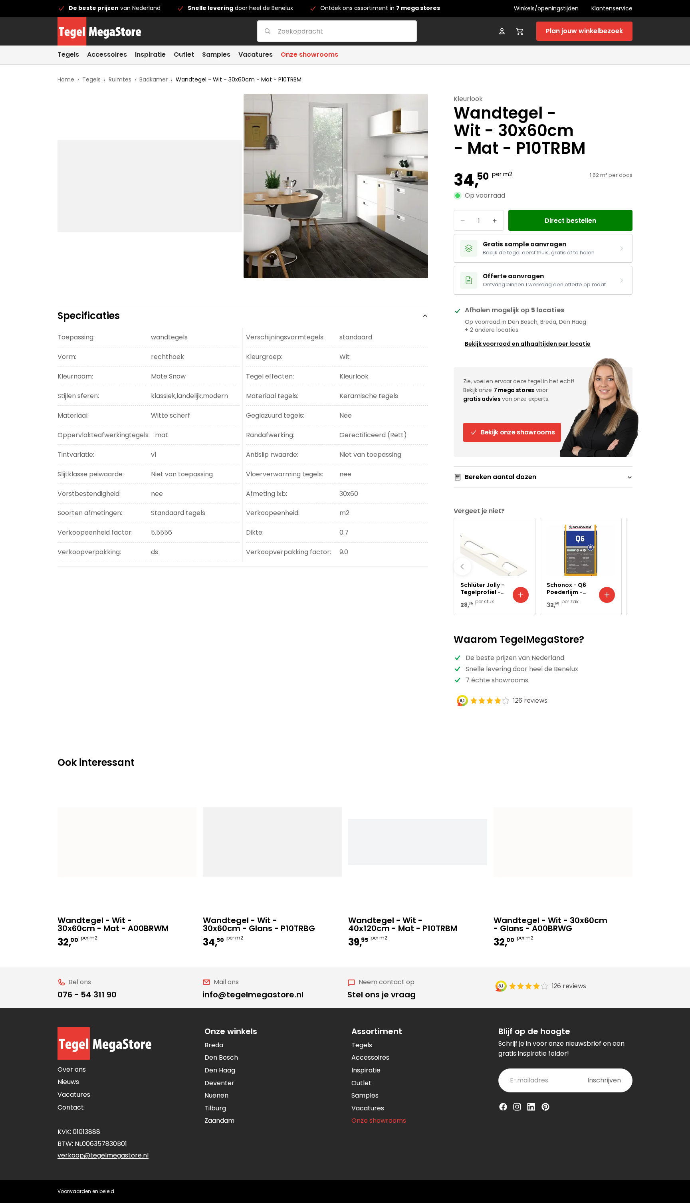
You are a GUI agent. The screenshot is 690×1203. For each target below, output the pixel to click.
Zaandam (219, 1120)
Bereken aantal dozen (500, 477)
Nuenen (216, 1095)
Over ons (72, 1069)
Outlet (361, 1083)
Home (66, 79)
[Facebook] (503, 1107)
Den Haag (219, 1070)
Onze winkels (230, 1031)
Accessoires (370, 1057)
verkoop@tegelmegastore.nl (103, 1155)
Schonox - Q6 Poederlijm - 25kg (566, 588)
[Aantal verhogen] (495, 220)
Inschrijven (604, 1080)
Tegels (91, 79)
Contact (71, 1107)
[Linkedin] (531, 1107)
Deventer (219, 1083)
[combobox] (327, 31)
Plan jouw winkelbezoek (584, 31)
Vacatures (74, 1094)
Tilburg (215, 1108)
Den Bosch (221, 1057)
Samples (365, 1095)
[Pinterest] (545, 1107)
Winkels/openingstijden (546, 8)
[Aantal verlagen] (463, 220)
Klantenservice (611, 8)
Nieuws (68, 1081)
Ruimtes (120, 79)
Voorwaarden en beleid (86, 1191)
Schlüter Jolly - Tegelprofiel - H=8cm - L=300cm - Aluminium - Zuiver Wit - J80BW (482, 588)
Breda (213, 1045)
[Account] (502, 31)
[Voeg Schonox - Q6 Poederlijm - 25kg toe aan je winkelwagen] (607, 595)
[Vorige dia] (462, 566)
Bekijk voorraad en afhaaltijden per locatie (528, 344)
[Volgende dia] (623, 566)
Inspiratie (366, 1070)
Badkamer (153, 79)
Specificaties (89, 315)
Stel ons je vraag (381, 994)
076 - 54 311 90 (87, 994)
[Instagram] (517, 1107)
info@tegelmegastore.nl (252, 994)
